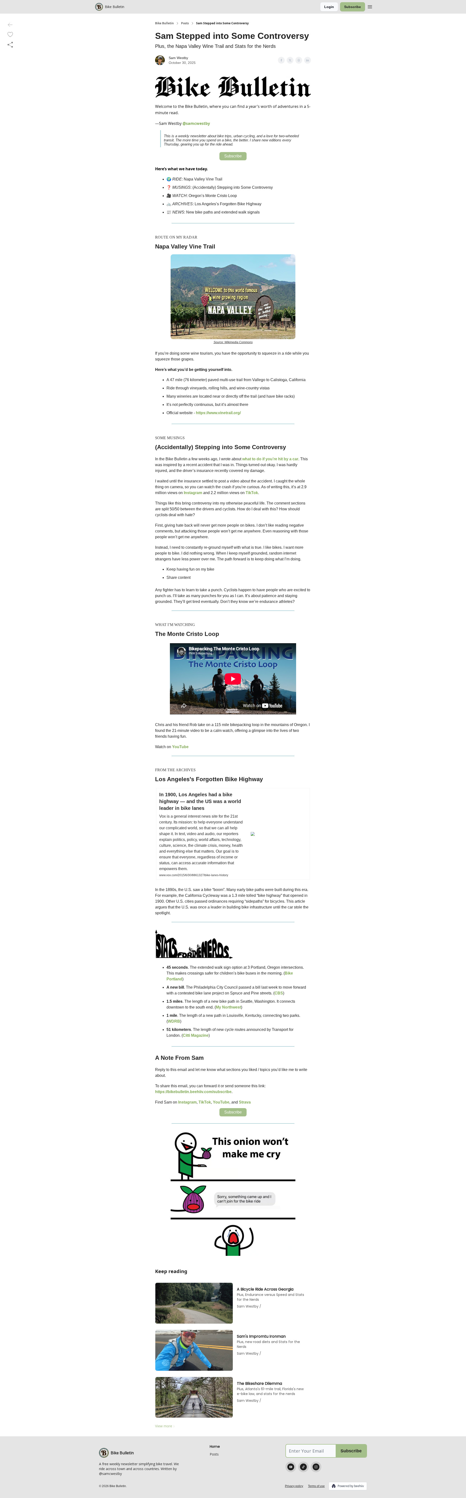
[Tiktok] (303, 1467)
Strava (245, 1102)
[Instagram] (316, 1467)
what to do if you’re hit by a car (270, 459)
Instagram (193, 493)
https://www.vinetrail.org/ (218, 413)
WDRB (174, 1021)
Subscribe (352, 7)
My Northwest (228, 1007)
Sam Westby (178, 58)
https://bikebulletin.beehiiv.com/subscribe (193, 1092)
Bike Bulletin (164, 23)
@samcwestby (196, 123)
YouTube (180, 747)
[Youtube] (290, 1467)
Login (329, 7)
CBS (279, 993)
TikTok (252, 493)
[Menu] (370, 6)
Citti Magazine (195, 1035)
